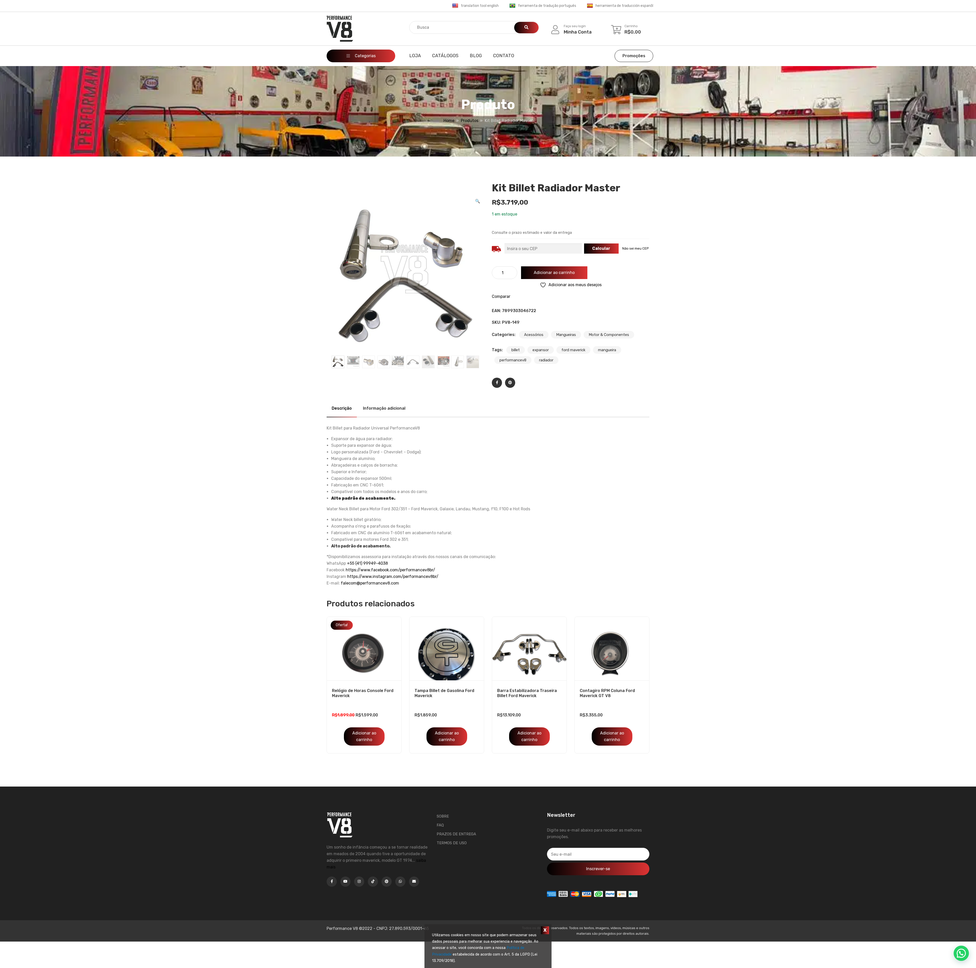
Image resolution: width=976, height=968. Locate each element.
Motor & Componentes (609, 334)
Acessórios (533, 334)
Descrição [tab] (342, 408)
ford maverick (573, 350)
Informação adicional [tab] (384, 408)
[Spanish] (590, 5)
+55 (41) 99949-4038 (367, 563)
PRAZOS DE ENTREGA (456, 834)
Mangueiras (566, 334)
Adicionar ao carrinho (554, 272)
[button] (477, 201)
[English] (455, 5)
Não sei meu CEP (635, 248)
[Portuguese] (512, 5)
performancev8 (512, 360)
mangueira (607, 350)
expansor (540, 350)
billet (515, 350)
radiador (546, 360)
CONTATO (503, 55)
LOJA (415, 55)
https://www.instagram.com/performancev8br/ (392, 576)
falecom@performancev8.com (370, 583)
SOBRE (443, 816)
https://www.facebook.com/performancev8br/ (390, 569)
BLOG (476, 55)
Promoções (633, 55)
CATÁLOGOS (445, 55)
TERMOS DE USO (452, 843)
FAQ (440, 825)
